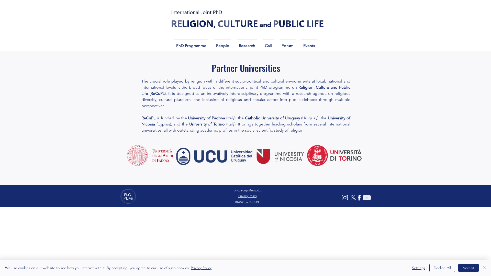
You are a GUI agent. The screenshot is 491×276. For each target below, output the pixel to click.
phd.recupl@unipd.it (248, 190)
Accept (468, 268)
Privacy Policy (201, 268)
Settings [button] (418, 268)
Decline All (442, 268)
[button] (191, 43)
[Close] (485, 268)
